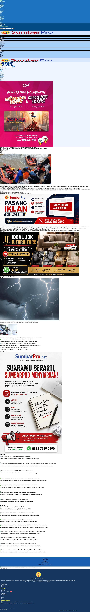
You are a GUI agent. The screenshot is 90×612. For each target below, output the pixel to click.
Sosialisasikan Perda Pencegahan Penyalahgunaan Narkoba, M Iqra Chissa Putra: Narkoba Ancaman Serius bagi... (26, 465)
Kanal (2, 595)
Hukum (1, 69)
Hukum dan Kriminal (6, 591)
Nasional (1, 79)
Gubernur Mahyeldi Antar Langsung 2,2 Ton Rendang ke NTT (15, 508)
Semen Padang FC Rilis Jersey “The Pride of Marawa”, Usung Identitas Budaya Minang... (20, 533)
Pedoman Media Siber (45, 562)
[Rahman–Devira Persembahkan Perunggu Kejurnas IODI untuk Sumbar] (14, 499)
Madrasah (2, 73)
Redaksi (1, 149)
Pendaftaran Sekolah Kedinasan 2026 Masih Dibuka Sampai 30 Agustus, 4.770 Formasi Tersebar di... (23, 552)
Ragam (1, 75)
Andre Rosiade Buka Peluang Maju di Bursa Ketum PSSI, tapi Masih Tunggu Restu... (19, 539)
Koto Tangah (16, 187)
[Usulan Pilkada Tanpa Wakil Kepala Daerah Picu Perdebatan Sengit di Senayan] (15, 456)
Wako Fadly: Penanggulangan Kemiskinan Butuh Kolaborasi (11, 192)
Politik (1, 71)
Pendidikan (2, 72)
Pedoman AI (45, 563)
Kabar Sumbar (2, 67)
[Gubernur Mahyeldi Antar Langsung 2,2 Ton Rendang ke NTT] (12, 506)
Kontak (45, 560)
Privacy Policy (45, 563)
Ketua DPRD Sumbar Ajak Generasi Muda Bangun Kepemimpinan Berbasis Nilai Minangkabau (21, 337)
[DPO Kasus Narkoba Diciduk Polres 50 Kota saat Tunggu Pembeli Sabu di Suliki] (16, 519)
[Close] (1, 30)
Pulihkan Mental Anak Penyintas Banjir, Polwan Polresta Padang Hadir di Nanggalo (19, 473)
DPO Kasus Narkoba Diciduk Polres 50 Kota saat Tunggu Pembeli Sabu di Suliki (18, 521)
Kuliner (1, 77)
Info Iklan (45, 561)
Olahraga (1, 73)
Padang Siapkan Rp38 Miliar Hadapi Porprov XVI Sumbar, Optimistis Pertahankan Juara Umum (22, 487)
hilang (73, 186)
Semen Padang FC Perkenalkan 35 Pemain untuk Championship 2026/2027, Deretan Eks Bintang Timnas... (24, 527)
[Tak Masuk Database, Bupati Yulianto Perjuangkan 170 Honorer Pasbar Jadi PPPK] (16, 339)
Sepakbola (2, 74)
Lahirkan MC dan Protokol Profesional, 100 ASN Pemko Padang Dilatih (15, 349)
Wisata (1, 80)
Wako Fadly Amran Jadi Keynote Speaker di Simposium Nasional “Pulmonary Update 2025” (20, 345)
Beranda (1, 147)
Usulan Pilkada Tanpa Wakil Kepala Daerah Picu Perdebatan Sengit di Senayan (19, 458)
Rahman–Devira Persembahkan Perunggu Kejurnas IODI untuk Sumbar (16, 501)
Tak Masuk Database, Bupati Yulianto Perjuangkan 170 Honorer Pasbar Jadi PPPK (18, 341)
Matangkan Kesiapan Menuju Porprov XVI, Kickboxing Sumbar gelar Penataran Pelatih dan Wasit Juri (23, 480)
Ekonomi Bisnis (3, 68)
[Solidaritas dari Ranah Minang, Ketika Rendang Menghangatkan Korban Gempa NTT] (16, 512)
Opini (1, 70)
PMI (31, 228)
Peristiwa (3, 590)
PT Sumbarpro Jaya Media (47, 564)
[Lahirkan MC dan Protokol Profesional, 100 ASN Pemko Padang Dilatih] (14, 347)
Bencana (68, 228)
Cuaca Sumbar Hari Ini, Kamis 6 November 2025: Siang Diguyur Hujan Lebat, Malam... (19, 322)
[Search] (1, 27)
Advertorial (2, 76)
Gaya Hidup (2, 78)
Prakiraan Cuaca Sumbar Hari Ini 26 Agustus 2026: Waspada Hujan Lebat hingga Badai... (20, 545)
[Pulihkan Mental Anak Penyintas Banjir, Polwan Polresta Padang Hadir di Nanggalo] (16, 470)
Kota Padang (22, 187)
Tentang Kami (45, 559)
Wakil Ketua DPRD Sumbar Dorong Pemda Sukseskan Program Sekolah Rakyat (15, 193)
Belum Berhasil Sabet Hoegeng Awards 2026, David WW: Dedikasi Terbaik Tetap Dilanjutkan (21, 494)
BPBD (12, 190)
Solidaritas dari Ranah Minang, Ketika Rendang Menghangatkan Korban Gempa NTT (19, 515)
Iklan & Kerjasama (5, 586)
